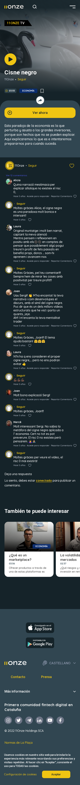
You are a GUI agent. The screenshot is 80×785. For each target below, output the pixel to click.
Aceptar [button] (56, 774)
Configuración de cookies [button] (20, 774)
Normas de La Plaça (18, 742)
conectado (44, 480)
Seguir (22, 79)
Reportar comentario (61, 196)
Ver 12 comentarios (16, 175)
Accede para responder (38, 196)
